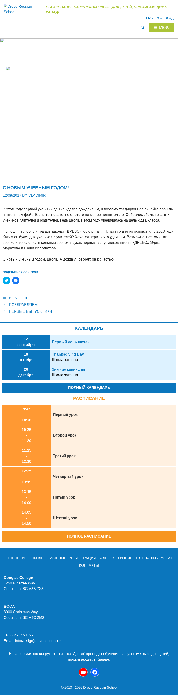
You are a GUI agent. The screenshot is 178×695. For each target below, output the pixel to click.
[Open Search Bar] (142, 28)
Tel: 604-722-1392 (19, 635)
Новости (18, 298)
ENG (149, 18)
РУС (159, 18)
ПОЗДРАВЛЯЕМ (23, 305)
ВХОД (169, 18)
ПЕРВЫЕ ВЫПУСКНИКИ (30, 311)
